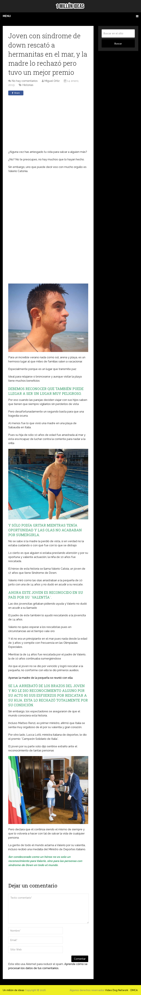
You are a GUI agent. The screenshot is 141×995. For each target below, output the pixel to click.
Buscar (118, 43)
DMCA (134, 990)
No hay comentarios (25, 81)
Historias (27, 85)
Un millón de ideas (13, 990)
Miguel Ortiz (52, 81)
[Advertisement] (48, 123)
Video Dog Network (116, 990)
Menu (7, 16)
